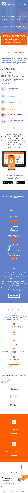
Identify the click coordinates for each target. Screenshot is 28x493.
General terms (14, 475)
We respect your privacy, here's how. (8, 486)
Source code (14, 472)
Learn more (14, 221)
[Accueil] (10, 4)
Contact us (14, 433)
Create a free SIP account (11, 467)
